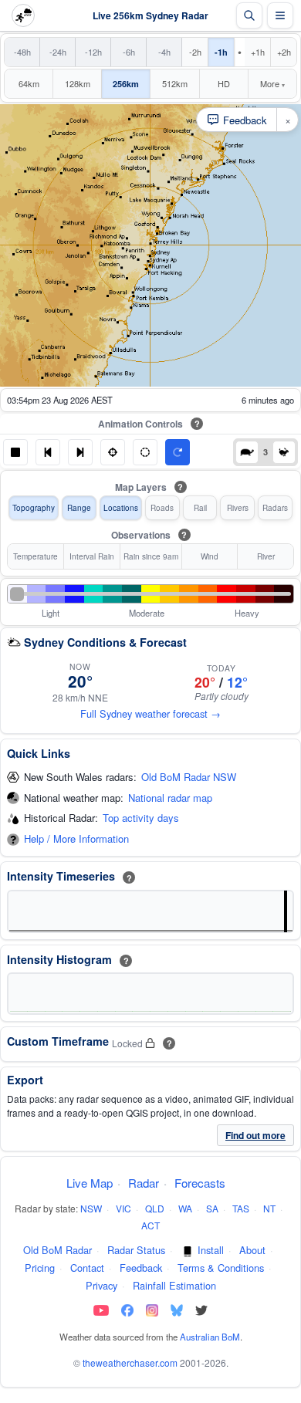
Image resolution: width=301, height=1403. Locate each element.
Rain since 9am (150, 556)
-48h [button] (22, 52)
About (252, 1249)
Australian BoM (210, 1336)
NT (269, 1208)
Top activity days (141, 818)
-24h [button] (57, 52)
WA (185, 1208)
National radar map (170, 798)
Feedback (141, 1267)
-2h (195, 52)
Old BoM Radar (57, 1249)
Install (211, 1249)
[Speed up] (284, 452)
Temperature (35, 556)
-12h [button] (93, 52)
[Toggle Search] (249, 15)
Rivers (238, 507)
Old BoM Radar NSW (188, 777)
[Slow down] (247, 452)
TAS (240, 1208)
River (266, 556)
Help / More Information (76, 839)
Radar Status (136, 1249)
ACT (150, 1225)
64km (29, 83)
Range (79, 507)
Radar (143, 1183)
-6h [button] (129, 52)
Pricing (40, 1267)
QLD (154, 1208)
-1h (221, 52)
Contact (87, 1267)
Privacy (101, 1285)
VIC (123, 1208)
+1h (258, 52)
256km (126, 84)
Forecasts (199, 1183)
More (272, 83)
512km (175, 83)
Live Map (89, 1183)
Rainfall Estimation (174, 1285)
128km (77, 83)
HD (224, 83)
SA (212, 1208)
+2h (284, 52)
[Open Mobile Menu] (280, 15)
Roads (162, 507)
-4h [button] (164, 52)
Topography (33, 507)
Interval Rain (91, 556)
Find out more (255, 1135)
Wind (209, 556)
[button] (15, 452)
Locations (120, 507)
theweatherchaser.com (130, 1362)
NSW (91, 1208)
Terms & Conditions (221, 1267)
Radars (275, 507)
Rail (200, 507)
